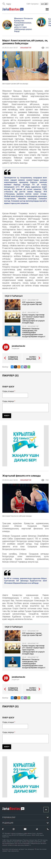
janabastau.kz (18, 346)
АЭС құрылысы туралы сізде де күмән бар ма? (32, 303)
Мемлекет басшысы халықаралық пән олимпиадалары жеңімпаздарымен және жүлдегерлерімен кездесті (33, 332)
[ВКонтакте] (12, 366)
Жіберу (6, 416)
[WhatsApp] (28, 366)
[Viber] (25, 366)
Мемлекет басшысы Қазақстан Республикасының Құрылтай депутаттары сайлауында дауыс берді (23, 24)
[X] (15, 366)
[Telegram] (22, 366)
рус (46, 4)
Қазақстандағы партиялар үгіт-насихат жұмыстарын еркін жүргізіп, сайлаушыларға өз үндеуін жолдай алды (33, 319)
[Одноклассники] (18, 366)
